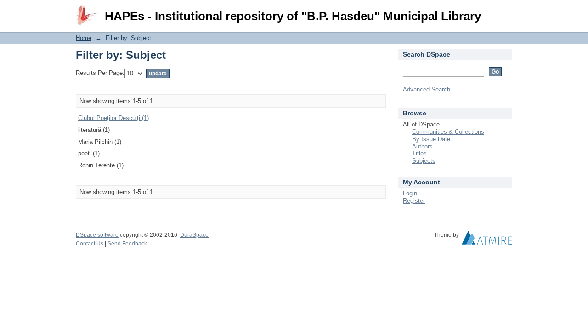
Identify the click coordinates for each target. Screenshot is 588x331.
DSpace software (97, 235)
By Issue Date (431, 139)
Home (83, 37)
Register (414, 200)
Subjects (423, 160)
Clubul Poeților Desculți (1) (113, 117)
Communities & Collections (448, 131)
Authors (422, 146)
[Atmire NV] (487, 240)
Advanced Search (426, 89)
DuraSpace (194, 235)
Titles (419, 153)
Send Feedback (127, 243)
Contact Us (89, 243)
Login (505, 11)
